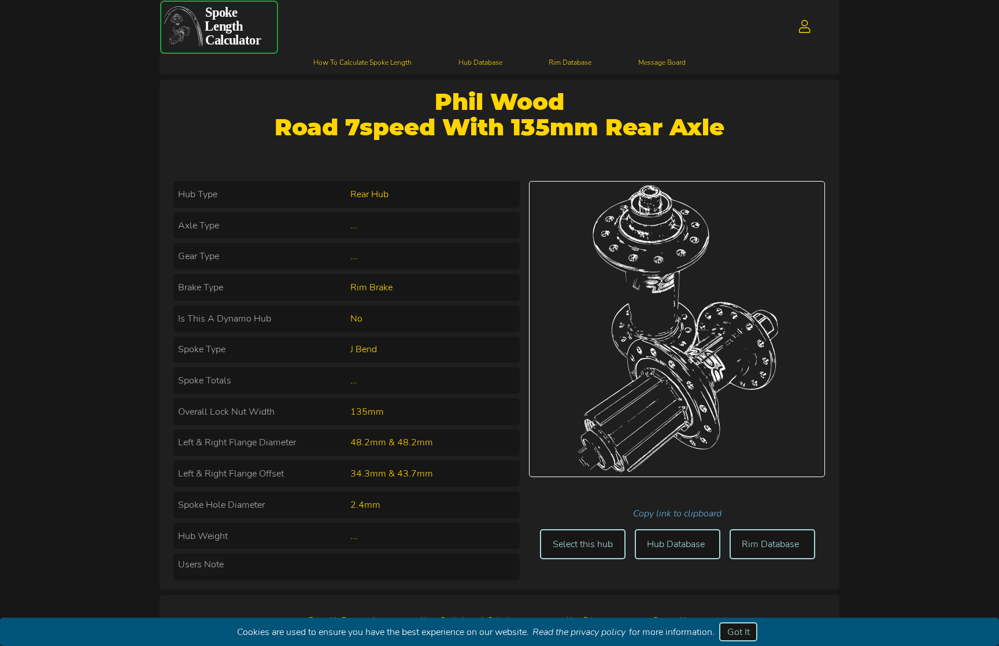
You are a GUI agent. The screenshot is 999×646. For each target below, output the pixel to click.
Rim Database (570, 62)
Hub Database (480, 62)
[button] (805, 27)
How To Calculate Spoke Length (362, 62)
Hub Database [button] (676, 544)
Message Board (662, 62)
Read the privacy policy (579, 632)
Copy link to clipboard (677, 513)
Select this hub (583, 544)
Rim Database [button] (770, 544)
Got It (738, 632)
